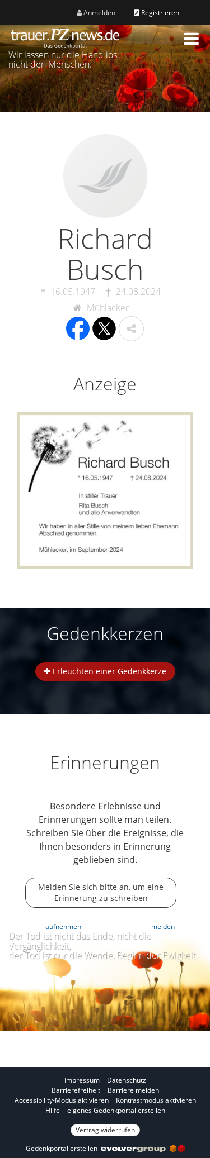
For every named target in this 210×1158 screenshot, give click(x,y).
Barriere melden (133, 1090)
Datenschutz (126, 1080)
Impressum (82, 1080)
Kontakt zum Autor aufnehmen (66, 921)
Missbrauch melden (166, 921)
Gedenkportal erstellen (63, 1148)
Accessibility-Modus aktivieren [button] (62, 1100)
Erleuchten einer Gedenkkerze (108, 671)
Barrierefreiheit (76, 1090)
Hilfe (52, 1110)
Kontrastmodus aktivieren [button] (156, 1100)
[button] (191, 39)
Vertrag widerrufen (105, 1130)
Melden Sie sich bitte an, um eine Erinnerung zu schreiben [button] (101, 892)
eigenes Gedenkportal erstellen (116, 1110)
